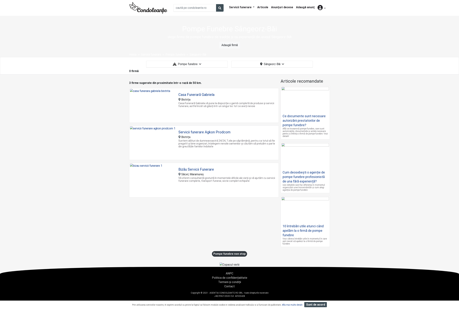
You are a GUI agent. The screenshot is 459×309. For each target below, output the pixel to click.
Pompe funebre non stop (229, 253)
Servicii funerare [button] (240, 7)
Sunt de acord (315, 304)
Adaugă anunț (305, 7)
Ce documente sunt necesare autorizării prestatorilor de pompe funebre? (304, 120)
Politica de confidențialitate (229, 277)
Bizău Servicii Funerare (196, 169)
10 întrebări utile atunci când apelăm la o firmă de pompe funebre (303, 230)
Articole (262, 7)
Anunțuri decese (282, 7)
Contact (229, 286)
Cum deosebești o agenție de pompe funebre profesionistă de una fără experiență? (304, 176)
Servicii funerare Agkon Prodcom (204, 132)
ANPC (229, 273)
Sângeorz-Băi (272, 64)
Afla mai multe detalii (292, 305)
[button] (321, 8)
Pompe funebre (187, 64)
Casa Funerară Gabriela (196, 94)
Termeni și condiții (229, 282)
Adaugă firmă (229, 45)
